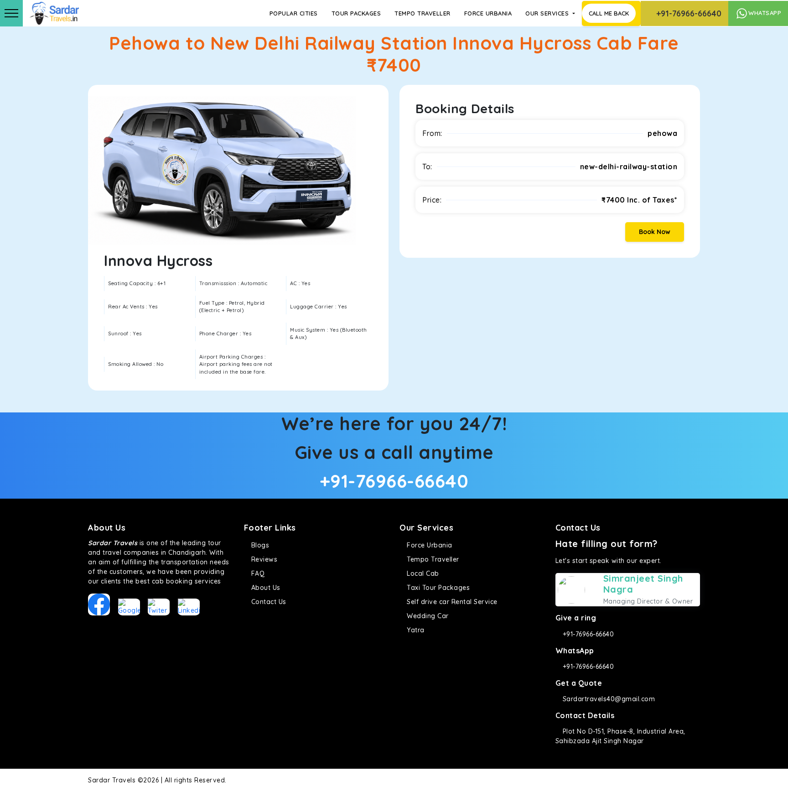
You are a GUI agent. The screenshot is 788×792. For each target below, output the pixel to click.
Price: (431, 199)
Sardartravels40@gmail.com (607, 699)
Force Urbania (488, 13)
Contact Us (267, 602)
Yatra (415, 630)
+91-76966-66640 (687, 13)
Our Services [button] (548, 13)
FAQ (256, 573)
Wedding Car (427, 616)
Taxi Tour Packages (437, 588)
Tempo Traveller (422, 13)
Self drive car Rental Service (451, 602)
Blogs (259, 545)
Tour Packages (356, 13)
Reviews (263, 559)
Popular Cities (294, 13)
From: (432, 133)
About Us (264, 588)
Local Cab (422, 573)
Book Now (654, 232)
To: (427, 166)
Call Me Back (609, 13)
